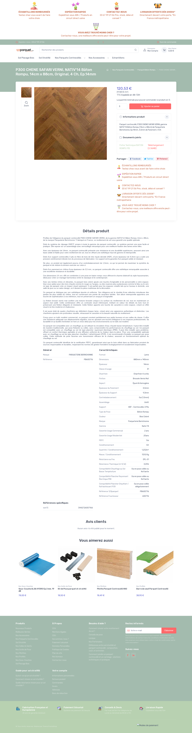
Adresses (56, 690)
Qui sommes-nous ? (60, 639)
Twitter (150, 159)
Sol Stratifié (44, 58)
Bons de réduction (60, 693)
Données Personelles (61, 646)
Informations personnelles (63, 676)
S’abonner (168, 630)
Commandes (57, 683)
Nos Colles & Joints (24, 646)
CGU (54, 635)
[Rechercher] (136, 50)
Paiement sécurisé (60, 642)
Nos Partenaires (95, 642)
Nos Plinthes (101, 586)
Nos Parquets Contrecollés (68, 58)
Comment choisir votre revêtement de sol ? (104, 629)
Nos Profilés (140, 586)
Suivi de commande (168, 42)
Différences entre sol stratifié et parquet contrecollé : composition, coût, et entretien (103, 648)
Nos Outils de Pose (65, 586)
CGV (54, 628)
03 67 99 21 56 (38, 42)
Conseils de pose (96, 635)
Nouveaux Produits (24, 628)
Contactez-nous (59, 660)
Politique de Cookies (60, 649)
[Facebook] (127, 655)
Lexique (92, 638)
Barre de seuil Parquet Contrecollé (152, 589)
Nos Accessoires (97, 58)
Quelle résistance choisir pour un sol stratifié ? (30, 684)
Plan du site (57, 653)
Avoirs (54, 686)
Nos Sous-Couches (26, 586)
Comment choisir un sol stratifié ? (30, 679)
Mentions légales (59, 632)
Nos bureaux (57, 657)
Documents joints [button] (131, 137)
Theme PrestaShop (50, 726)
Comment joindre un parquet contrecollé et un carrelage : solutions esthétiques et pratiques (105, 657)
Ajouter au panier (151, 106)
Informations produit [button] (133, 117)
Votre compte (59, 670)
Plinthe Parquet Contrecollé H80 (112, 589)
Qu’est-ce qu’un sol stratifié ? (28, 676)
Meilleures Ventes (23, 632)
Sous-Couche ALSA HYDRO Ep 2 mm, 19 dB (36, 590)
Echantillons (118, 58)
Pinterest (163, 159)
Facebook (136, 159)
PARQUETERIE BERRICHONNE (81, 355)
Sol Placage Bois (26, 58)
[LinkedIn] (133, 655)
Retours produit (59, 679)
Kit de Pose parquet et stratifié (72, 589)
